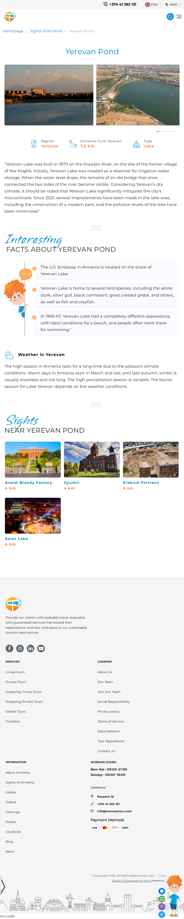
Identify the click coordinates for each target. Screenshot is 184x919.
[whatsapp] (161, 899)
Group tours (15, 672)
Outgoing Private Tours (24, 702)
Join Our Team (109, 692)
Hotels (11, 822)
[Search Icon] (170, 16)
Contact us (106, 751)
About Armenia (18, 773)
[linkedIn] (30, 648)
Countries (13, 832)
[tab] (158, 131)
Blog (9, 842)
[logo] (10, 17)
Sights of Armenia (46, 31)
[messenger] (161, 891)
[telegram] (161, 914)
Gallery (11, 792)
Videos (11, 802)
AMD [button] (173, 4)
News (10, 851)
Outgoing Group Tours (23, 692)
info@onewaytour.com (114, 811)
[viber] (161, 906)
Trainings (13, 812)
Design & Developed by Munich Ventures (139, 880)
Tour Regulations (111, 741)
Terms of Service (111, 721)
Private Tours (16, 682)
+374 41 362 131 (122, 4)
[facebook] (9, 648)
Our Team (105, 682)
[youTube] (41, 648)
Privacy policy (109, 711)
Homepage (13, 31)
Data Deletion (109, 731)
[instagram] (20, 648)
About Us (105, 672)
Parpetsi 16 (105, 796)
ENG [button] (154, 4)
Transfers (13, 721)
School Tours (16, 711)
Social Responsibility (114, 702)
